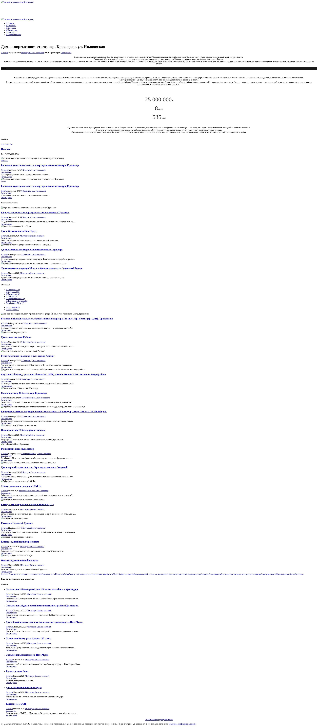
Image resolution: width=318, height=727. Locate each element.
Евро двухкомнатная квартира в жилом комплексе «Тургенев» (35, 212)
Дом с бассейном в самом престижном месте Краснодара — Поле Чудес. (44, 622)
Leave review (66, 53)
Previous (4, 160)
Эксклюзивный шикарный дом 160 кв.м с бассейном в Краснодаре (42, 589)
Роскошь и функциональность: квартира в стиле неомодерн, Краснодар (40, 165)
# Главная (10, 23)
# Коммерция (11, 30)
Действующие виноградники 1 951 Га (21, 486)
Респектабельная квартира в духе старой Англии (27, 356)
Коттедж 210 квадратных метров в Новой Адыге (27, 504)
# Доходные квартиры (16, 301)
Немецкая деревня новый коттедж (19, 560)
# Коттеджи (11, 28)
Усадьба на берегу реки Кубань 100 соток (28, 638)
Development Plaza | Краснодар (17, 448)
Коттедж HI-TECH (16, 703)
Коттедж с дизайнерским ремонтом (20, 541)
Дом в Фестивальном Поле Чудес (19, 231)
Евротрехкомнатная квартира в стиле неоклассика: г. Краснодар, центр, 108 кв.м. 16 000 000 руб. (54, 411)
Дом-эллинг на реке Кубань (16, 337)
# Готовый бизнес (13, 35)
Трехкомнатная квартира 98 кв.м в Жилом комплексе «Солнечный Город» (41, 268)
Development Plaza (15, 303)
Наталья (4, 53)
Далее (3, 181)
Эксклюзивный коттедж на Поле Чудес (27, 654)
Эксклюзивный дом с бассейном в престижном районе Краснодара (42, 605)
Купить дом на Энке (17, 671)
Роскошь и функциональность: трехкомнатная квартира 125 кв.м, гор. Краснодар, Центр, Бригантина (57, 318)
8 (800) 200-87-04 (302, 14)
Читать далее (6, 177)
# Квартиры (11, 26)
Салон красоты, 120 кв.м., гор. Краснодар (24, 393)
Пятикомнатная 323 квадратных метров (23, 430)
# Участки (10, 32)
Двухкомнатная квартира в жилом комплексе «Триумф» (31, 249)
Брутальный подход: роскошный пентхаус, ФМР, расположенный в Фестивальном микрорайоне (53, 374)
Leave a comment (37, 53)
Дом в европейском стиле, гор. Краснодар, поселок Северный (34, 467)
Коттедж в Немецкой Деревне (17, 523)
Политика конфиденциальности (159, 720)
